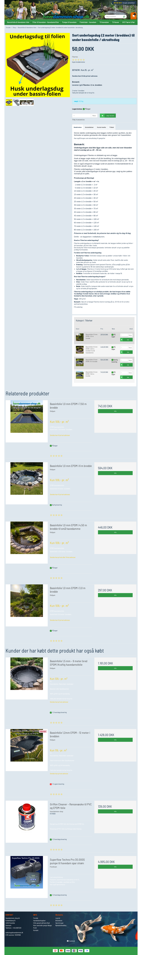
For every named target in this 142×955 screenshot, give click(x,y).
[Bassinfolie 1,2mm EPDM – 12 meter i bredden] (27, 750)
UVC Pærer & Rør (128, 22)
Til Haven (115, 22)
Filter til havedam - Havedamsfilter (46, 22)
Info (115, 411)
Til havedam (104, 22)
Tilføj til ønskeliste (78, 120)
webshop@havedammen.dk (14, 932)
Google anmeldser (128, 3)
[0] (133, 16)
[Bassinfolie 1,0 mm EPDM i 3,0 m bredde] (80, 337)
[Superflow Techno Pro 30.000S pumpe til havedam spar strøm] (27, 877)
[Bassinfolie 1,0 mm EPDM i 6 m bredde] (80, 362)
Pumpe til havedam (69, 22)
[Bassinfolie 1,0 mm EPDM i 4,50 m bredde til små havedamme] (80, 350)
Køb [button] (128, 339)
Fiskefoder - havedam (88, 22)
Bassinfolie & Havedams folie (18, 22)
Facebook (71, 941)
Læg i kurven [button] (110, 116)
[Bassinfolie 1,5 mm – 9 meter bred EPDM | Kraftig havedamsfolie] (27, 678)
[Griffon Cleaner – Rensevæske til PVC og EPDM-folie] (27, 822)
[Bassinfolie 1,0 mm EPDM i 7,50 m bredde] (80, 375)
